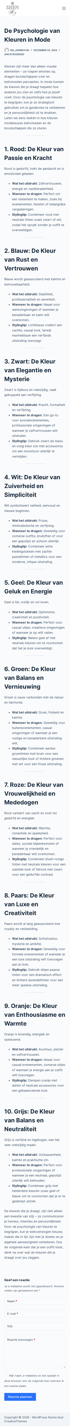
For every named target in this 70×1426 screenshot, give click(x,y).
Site (10, 1326)
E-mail (12, 1314)
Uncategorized (14, 54)
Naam (12, 1301)
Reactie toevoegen (21, 1340)
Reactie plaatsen (20, 1397)
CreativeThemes (15, 1421)
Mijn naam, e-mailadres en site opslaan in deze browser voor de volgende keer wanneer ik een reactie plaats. (34, 1380)
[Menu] (64, 8)
